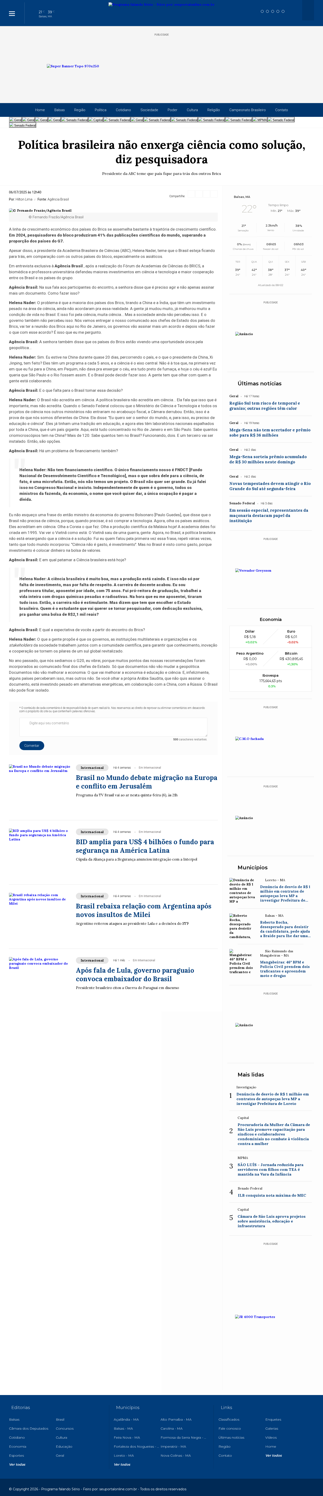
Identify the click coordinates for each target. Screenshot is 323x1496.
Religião (213, 110)
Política (100, 110)
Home (40, 110)
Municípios (253, 867)
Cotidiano (123, 110)
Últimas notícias (260, 383)
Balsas (59, 110)
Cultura (192, 110)
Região (79, 110)
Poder (172, 110)
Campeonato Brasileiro (247, 110)
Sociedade (149, 110)
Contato (281, 110)
